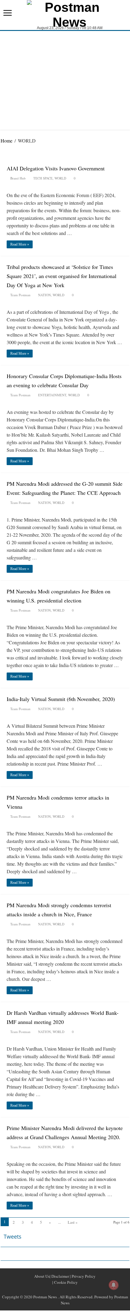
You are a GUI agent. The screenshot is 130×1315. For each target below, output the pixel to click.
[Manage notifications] (114, 1285)
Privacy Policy (83, 1276)
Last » (73, 1222)
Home (6, 140)
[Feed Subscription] (127, 154)
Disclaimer (59, 1276)
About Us (42, 1276)
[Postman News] (65, 13)
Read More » (19, 244)
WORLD (60, 178)
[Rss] (50, 1289)
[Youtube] (72, 1289)
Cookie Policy (65, 1282)
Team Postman (20, 295)
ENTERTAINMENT (52, 395)
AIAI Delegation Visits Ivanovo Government (56, 168)
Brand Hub (18, 178)
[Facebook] (58, 1289)
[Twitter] (65, 1289)
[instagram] (79, 1289)
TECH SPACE (43, 178)
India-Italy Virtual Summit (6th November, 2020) (61, 699)
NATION (44, 295)
